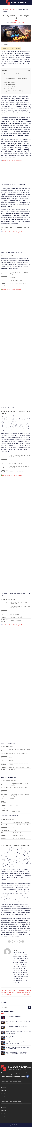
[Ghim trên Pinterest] (20, 941)
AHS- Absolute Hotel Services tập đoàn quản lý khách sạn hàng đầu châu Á (17, 1052)
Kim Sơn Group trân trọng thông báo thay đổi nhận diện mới (17, 1047)
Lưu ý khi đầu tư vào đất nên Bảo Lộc (14, 91)
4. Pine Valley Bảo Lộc (9, 84)
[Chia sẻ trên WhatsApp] (9, 941)
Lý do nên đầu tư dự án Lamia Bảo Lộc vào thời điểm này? (18, 1022)
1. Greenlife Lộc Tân (9, 76)
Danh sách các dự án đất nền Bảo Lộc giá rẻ (15, 74)
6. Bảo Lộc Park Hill (9, 88)
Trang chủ (5, 9)
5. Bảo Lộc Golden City (10, 86)
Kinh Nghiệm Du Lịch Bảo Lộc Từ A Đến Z (17, 1026)
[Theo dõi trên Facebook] (27, 1076)
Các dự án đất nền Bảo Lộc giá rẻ (15, 1037)
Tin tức (12, 9)
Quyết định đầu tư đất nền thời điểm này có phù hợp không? (24, 992)
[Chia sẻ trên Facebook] (11, 941)
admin (23, 22)
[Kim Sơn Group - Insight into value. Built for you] (16, 2)
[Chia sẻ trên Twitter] (14, 941)
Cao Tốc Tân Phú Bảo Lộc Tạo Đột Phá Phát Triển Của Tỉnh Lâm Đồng (8, 992)
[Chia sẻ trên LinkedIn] (23, 941)
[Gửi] (29, 1007)
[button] (2, 3)
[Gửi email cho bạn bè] (17, 941)
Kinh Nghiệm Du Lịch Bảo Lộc (14, 1016)
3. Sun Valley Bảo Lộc (9, 82)
